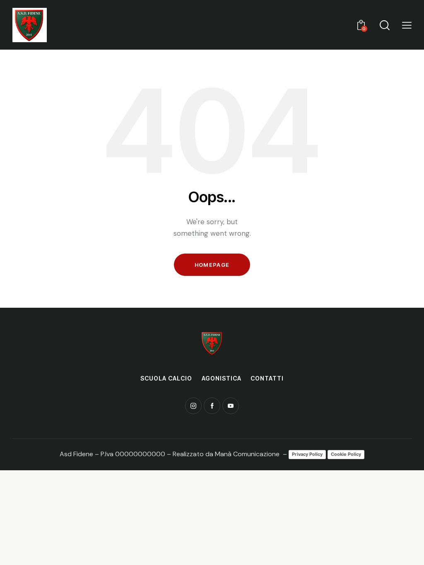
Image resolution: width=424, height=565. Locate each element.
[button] (407, 25)
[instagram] (193, 405)
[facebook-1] (212, 405)
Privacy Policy (307, 454)
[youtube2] (230, 405)
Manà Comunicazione (247, 454)
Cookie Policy (346, 454)
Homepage (212, 264)
